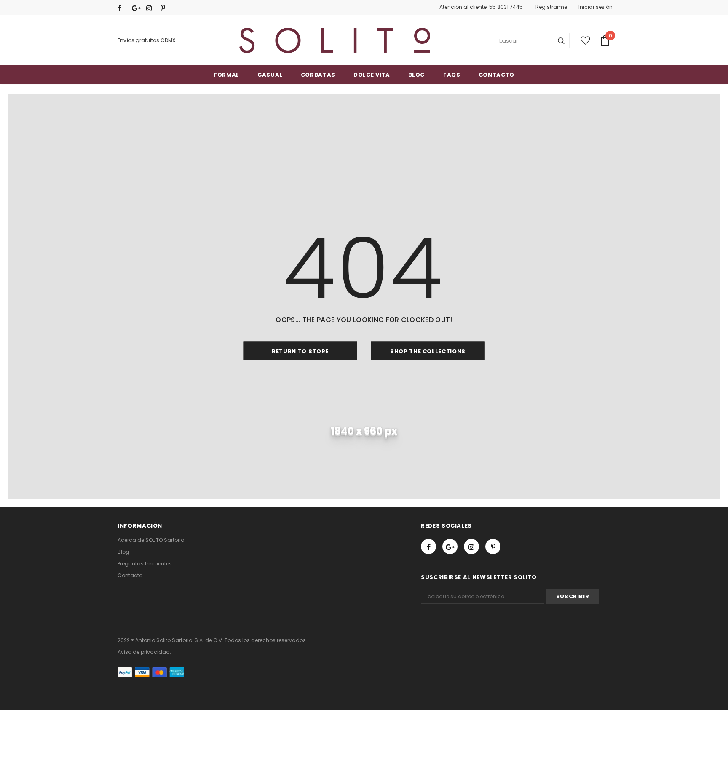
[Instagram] (151, 8)
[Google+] (137, 8)
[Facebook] (123, 8)
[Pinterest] (166, 8)
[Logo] (334, 40)
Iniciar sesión (595, 7)
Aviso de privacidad (144, 652)
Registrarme (551, 7)
